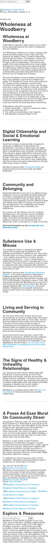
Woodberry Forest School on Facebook (20, 488)
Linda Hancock (28, 285)
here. (26, 465)
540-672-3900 (15, 481)
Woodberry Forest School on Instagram (20, 501)
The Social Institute (32, 166)
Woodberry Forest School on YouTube (19, 508)
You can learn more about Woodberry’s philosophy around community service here (24, 344)
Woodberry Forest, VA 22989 (15, 479)
